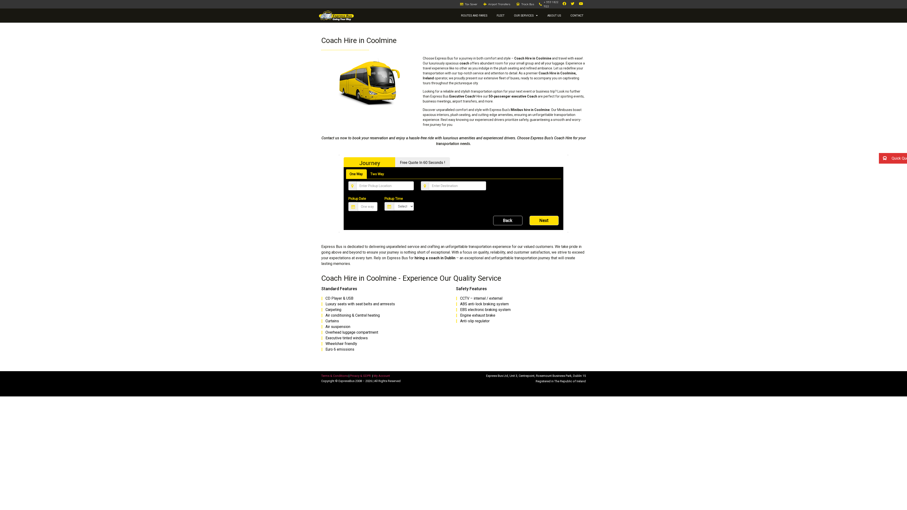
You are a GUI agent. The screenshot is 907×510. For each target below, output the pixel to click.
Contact (576, 15)
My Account (382, 376)
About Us (554, 15)
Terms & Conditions (334, 376)
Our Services (524, 15)
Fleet (501, 15)
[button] (893, 158)
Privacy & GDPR (360, 376)
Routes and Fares (474, 15)
